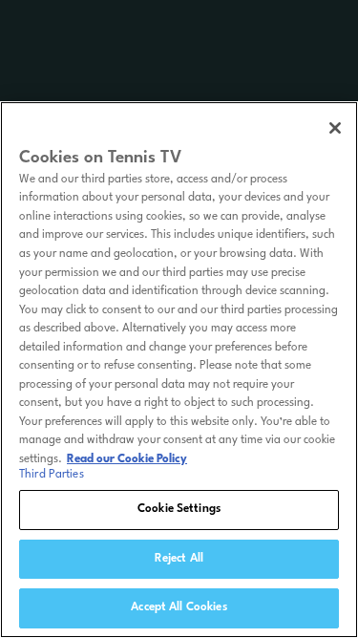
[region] (179, 369)
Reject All (179, 558)
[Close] (335, 128)
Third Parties (51, 474)
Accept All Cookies (178, 607)
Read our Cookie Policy (127, 459)
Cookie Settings (179, 509)
